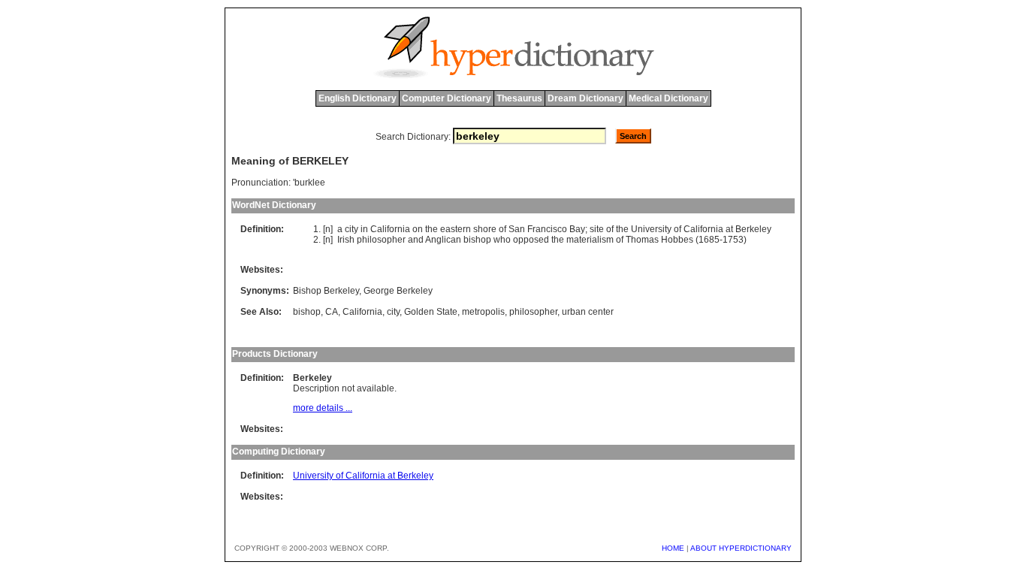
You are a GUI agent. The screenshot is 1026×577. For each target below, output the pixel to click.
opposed (531, 239)
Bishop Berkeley (326, 290)
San (516, 229)
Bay (577, 229)
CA (331, 312)
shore (484, 229)
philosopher (381, 239)
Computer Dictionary (446, 98)
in (364, 229)
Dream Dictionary (585, 98)
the (431, 229)
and (416, 239)
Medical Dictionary (668, 98)
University (651, 229)
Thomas (642, 239)
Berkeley (753, 229)
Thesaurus (519, 98)
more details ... (322, 408)
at (729, 229)
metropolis (483, 312)
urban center (588, 312)
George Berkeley (398, 290)
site (597, 229)
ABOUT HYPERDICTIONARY (741, 548)
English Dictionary (357, 98)
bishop (477, 239)
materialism (590, 239)
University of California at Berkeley (363, 475)
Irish (346, 239)
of (502, 229)
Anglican (443, 239)
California (390, 229)
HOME (673, 548)
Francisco (547, 229)
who (502, 239)
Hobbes (677, 239)
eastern (455, 229)
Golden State (430, 312)
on (417, 229)
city (351, 229)
